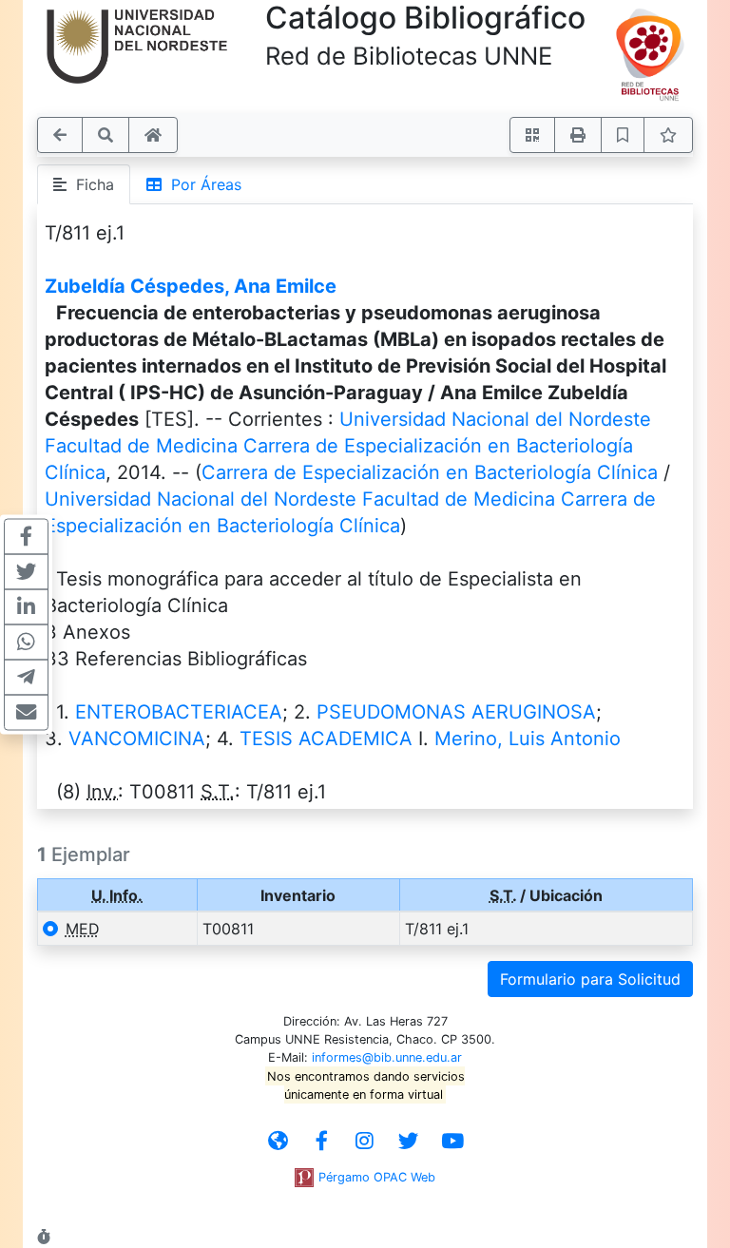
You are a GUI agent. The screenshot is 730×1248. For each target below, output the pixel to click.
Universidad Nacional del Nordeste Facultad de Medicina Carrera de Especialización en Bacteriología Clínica (348, 446)
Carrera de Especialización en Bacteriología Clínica (430, 472)
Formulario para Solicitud (590, 979)
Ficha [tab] (90, 184)
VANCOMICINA (136, 738)
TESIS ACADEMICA (326, 738)
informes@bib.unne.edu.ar (387, 1057)
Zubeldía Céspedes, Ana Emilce (190, 286)
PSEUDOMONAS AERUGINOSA (456, 712)
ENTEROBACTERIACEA (178, 712)
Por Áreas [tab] (201, 184)
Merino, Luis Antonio (527, 738)
